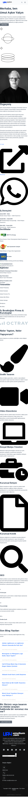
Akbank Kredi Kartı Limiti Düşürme (14, 674)
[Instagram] (8, 749)
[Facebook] (20, 749)
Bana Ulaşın (4, 24)
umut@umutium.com (12, 780)
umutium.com (15, 788)
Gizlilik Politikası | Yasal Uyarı (14, 794)
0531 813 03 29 (10, 775)
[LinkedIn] (3, 749)
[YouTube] (12, 749)
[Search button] (16, 755)
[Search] (21, 2)
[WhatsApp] (16, 749)
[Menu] (25, 2)
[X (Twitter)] (24, 749)
